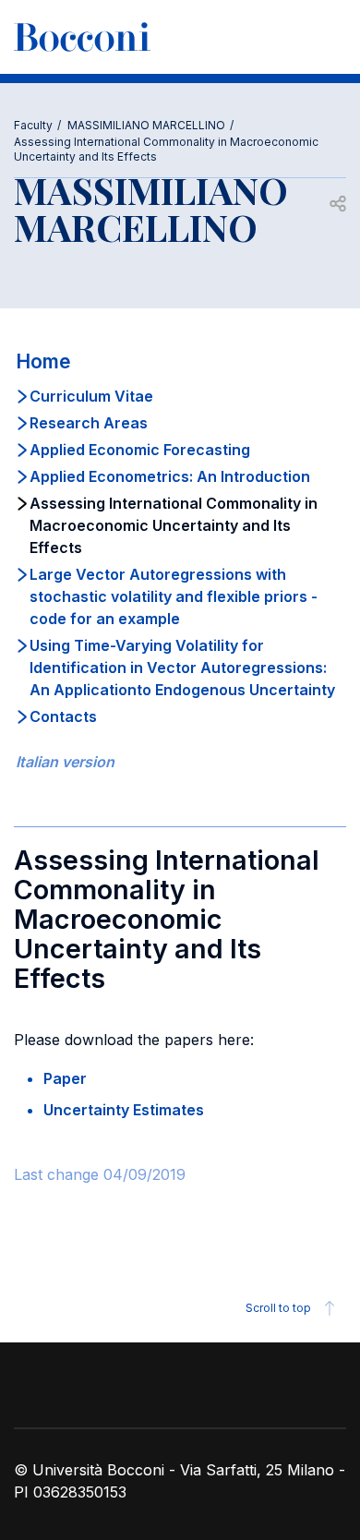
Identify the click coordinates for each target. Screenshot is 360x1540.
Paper (65, 1078)
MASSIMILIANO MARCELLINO (146, 125)
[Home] (82, 37)
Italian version (65, 761)
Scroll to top (278, 1308)
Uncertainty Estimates (123, 1110)
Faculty (33, 125)
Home (43, 361)
